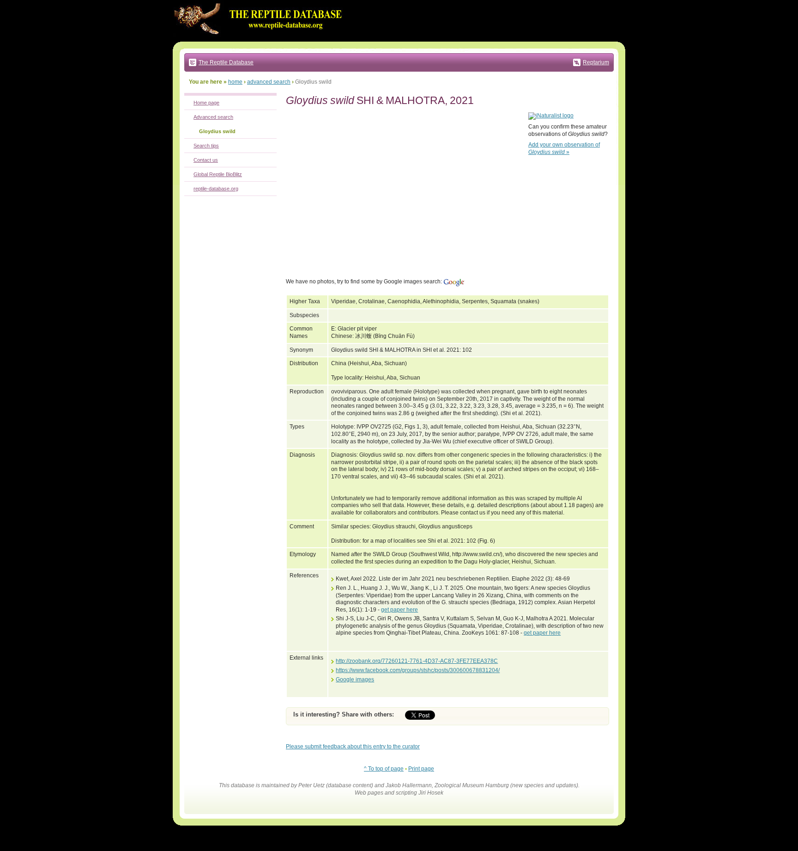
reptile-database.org (215, 188)
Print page (421, 768)
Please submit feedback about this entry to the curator (353, 746)
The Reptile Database (226, 62)
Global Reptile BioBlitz (217, 174)
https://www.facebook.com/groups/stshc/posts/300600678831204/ (418, 670)
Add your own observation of (564, 148)
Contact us (205, 160)
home (235, 82)
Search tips (206, 145)
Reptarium (596, 62)
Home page (206, 102)
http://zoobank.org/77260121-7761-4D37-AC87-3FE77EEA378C (417, 661)
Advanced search (213, 117)
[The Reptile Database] (260, 40)
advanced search (268, 82)
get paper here (399, 609)
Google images (355, 679)
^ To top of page (384, 768)
